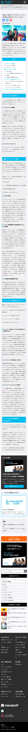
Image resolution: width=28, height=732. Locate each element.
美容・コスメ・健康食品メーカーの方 (6, 681)
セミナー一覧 (4, 696)
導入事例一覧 (18, 664)
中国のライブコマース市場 (10, 69)
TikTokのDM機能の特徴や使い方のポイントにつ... (17, 618)
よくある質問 (18, 652)
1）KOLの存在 (8, 71)
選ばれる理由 (4, 652)
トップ (2, 5)
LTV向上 (4, 584)
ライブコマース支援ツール (6, 643)
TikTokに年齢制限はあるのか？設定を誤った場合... (17, 609)
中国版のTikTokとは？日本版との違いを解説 (17, 612)
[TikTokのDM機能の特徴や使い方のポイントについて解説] (4, 618)
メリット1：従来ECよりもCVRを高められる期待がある (14, 82)
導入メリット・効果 (20, 647)
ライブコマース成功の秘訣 (8, 600)
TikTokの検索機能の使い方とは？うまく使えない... (17, 622)
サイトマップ (3, 725)
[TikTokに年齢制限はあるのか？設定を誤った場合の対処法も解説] (4, 609)
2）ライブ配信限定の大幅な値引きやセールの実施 (14, 74)
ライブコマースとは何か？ (10, 63)
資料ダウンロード (14, 486)
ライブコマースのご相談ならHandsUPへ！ (14, 89)
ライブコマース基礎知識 (7, 597)
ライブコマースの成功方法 (21, 656)
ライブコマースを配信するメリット (12, 79)
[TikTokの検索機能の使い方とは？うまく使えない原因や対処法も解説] (4, 623)
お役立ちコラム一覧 (20, 696)
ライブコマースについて (10, 67)
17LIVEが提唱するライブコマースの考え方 (20, 643)
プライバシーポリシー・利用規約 (8, 727)
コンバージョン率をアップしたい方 (6, 668)
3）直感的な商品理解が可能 (11, 77)
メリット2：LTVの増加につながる (12, 85)
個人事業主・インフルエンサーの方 (6, 686)
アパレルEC (5, 587)
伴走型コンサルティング (6, 639)
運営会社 (3, 724)
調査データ (18, 649)
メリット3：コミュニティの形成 (12, 87)
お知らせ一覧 (4, 694)
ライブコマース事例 (6, 595)
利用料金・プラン (5, 647)
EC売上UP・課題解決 (7, 581)
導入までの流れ (4, 649)
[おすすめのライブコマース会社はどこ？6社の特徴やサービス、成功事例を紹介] (4, 627)
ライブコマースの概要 (10, 65)
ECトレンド (5, 579)
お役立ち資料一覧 (19, 694)
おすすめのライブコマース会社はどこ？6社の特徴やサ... (17, 627)
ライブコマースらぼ (9, 5)
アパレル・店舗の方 (5, 677)
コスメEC (4, 589)
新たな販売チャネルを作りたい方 (6, 673)
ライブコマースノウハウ (7, 592)
